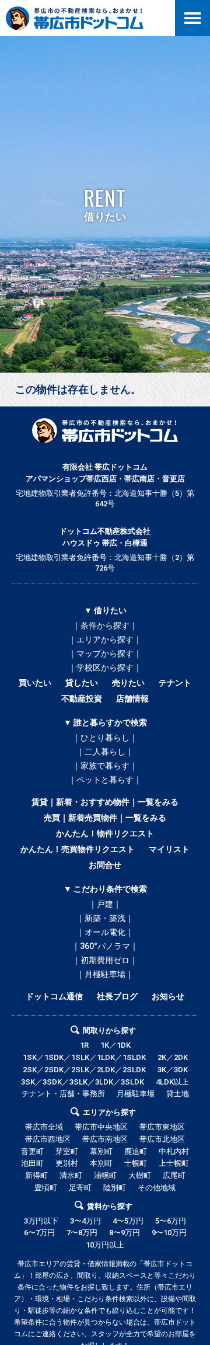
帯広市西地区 (48, 1139)
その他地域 (157, 1187)
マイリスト (169, 849)
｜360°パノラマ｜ (105, 946)
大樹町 (139, 1175)
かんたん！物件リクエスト (105, 833)
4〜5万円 (128, 1221)
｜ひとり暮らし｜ (105, 737)
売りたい (128, 682)
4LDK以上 (172, 1082)
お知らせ (168, 996)
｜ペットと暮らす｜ (105, 779)
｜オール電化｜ (105, 932)
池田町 (32, 1163)
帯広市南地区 (105, 1139)
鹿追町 (135, 1151)
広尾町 (174, 1175)
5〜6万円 (170, 1221)
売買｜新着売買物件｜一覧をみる (105, 817)
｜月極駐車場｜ (105, 974)
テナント (175, 682)
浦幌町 (105, 1175)
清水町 (71, 1175)
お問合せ (105, 865)
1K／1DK (115, 1045)
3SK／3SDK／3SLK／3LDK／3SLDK (82, 1082)
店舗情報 (132, 698)
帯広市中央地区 (101, 1126)
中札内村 (174, 1151)
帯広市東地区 (162, 1126)
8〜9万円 (124, 1232)
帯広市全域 (44, 1126)
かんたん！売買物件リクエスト (77, 849)
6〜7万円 (39, 1232)
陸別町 (114, 1187)
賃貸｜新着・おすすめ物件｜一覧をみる (105, 802)
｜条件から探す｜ (105, 625)
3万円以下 (41, 1221)
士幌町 (135, 1163)
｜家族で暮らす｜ (105, 765)
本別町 (101, 1163)
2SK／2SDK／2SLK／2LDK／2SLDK (84, 1069)
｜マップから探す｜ (105, 653)
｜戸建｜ (105, 904)
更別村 (66, 1163)
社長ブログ (117, 996)
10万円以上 (105, 1244)
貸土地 (177, 1093)
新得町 (36, 1175)
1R (84, 1045)
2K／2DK (173, 1057)
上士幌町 (174, 1163)
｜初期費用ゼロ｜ (105, 960)
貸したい (81, 682)
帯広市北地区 (162, 1139)
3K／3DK (173, 1069)
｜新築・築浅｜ (105, 918)
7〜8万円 (81, 1232)
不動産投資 (81, 698)
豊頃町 (45, 1187)
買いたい (35, 682)
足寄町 (80, 1187)
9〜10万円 (169, 1232)
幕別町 (101, 1151)
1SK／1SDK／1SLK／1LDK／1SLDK (84, 1057)
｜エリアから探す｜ (105, 639)
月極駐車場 (136, 1093)
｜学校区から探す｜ (105, 667)
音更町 (32, 1151)
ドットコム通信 (54, 996)
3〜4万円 (85, 1221)
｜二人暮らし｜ (105, 751)
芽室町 (66, 1151)
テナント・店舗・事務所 (63, 1093)
